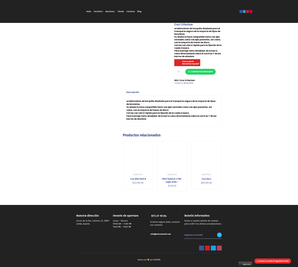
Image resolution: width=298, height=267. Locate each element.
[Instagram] (251, 11)
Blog (139, 11)
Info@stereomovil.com (161, 234)
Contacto (130, 11)
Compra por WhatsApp (202, 71)
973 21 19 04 (158, 215)
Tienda (121, 11)
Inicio (88, 11)
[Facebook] (240, 11)
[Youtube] (247, 11)
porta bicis (188, 83)
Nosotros (110, 11)
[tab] (133, 92)
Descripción (132, 92)
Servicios (98, 11)
